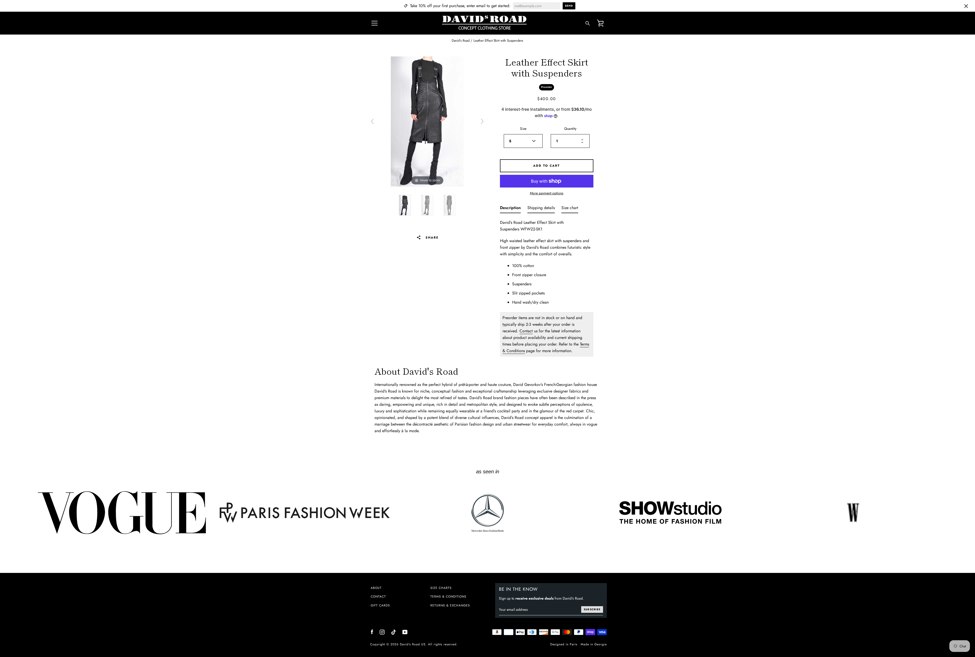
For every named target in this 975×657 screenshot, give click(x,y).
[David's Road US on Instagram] (382, 632)
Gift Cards (380, 605)
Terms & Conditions (448, 596)
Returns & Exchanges (450, 605)
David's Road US (413, 644)
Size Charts (441, 588)
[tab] (510, 209)
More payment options (546, 193)
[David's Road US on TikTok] (393, 632)
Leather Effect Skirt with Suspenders (498, 40)
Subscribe (592, 609)
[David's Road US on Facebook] (372, 632)
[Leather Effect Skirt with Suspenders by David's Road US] (405, 205)
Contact (526, 331)
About (376, 588)
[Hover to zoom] (427, 121)
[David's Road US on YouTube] (405, 632)
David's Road (460, 40)
